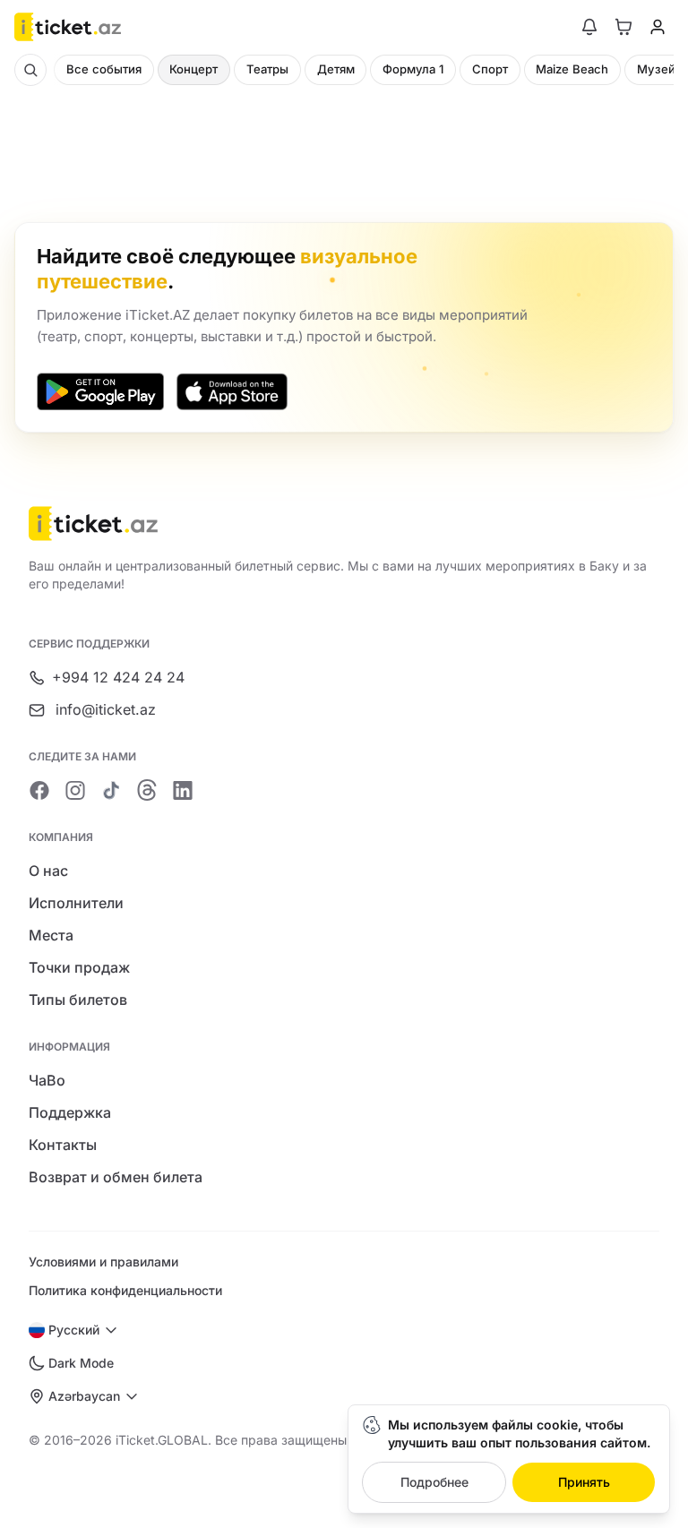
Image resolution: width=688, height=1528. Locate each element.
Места (51, 935)
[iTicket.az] (344, 523)
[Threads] (147, 790)
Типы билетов (78, 1000)
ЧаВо (47, 1080)
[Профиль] (657, 27)
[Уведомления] (589, 27)
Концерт (193, 69)
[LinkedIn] (183, 790)
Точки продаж (79, 967)
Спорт (490, 69)
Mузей (656, 69)
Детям (336, 69)
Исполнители (76, 903)
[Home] (67, 27)
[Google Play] (100, 391)
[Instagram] (75, 790)
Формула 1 (413, 69)
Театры (267, 69)
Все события (104, 69)
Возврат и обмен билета (115, 1177)
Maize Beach (572, 69)
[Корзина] (623, 27)
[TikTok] (111, 790)
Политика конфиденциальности (125, 1290)
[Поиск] (30, 70)
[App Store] (232, 391)
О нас (48, 871)
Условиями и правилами (103, 1261)
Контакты (63, 1145)
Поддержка (70, 1112)
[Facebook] (39, 790)
